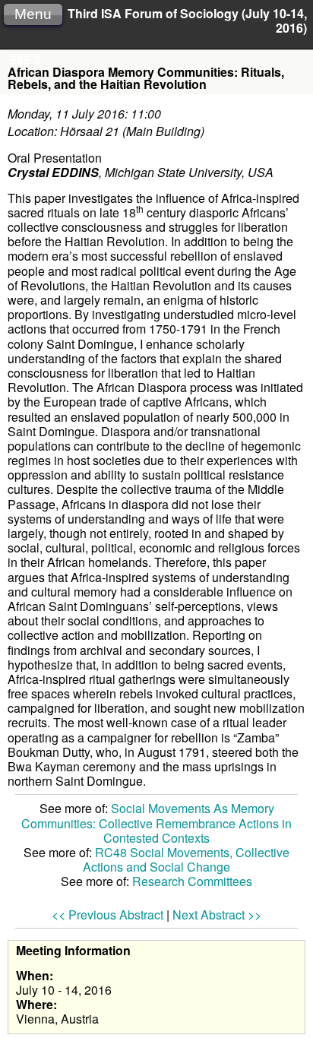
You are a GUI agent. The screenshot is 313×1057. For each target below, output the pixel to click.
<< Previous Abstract (107, 914)
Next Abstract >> (216, 914)
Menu (33, 14)
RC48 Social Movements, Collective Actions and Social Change (186, 859)
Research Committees (192, 881)
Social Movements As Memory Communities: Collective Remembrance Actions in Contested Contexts (156, 822)
